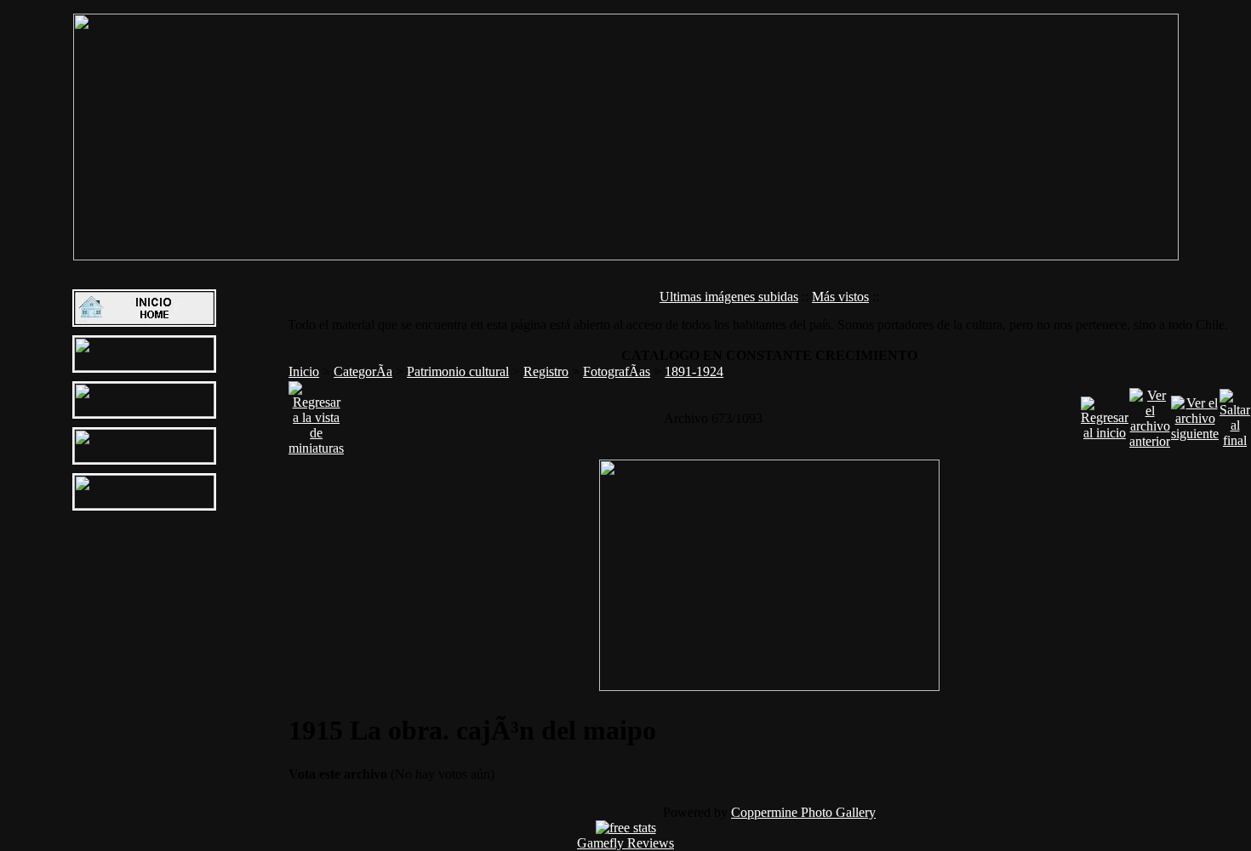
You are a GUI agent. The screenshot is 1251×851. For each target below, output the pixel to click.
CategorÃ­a (363, 371)
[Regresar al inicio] (1104, 414)
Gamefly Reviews (625, 843)
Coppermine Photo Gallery (803, 812)
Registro (545, 371)
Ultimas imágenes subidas (729, 296)
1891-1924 (694, 371)
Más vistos (840, 296)
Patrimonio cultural (458, 371)
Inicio (303, 371)
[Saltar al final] (1235, 414)
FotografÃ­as (616, 371)
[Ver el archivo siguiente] (1195, 414)
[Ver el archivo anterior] (1149, 414)
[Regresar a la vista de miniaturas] (316, 414)
